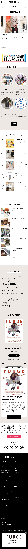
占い (9, 281)
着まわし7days (4, 480)
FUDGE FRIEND (9, 284)
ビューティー (18, 491)
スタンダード (4, 478)
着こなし (6, 306)
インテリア (18, 276)
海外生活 (17, 497)
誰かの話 (3, 518)
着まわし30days (14, 303)
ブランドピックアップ (6, 474)
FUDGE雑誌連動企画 (12, 298)
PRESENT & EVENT (6, 524)
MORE (14, 417)
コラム (3, 508)
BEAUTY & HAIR (5, 487)
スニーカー (4, 298)
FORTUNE (3, 522)
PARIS (16, 470)
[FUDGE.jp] (14, 2)
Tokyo (17, 288)
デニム (21, 303)
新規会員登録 (14, 436)
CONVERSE (4, 281)
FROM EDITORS (16, 530)
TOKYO (16, 468)
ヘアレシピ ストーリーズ (7, 493)
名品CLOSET (4, 466)
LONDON (17, 472)
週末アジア (4, 510)
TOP (2, 47)
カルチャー (4, 501)
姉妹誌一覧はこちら (13, 359)
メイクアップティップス (7, 495)
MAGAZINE (3, 530)
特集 (2, 464)
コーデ (5, 287)
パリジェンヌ (7, 290)
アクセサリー (4, 483)
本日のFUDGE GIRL (6, 278)
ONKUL (12, 288)
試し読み (14, 355)
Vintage (5, 302)
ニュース (3, 468)
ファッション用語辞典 (6, 476)
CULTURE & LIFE (5, 499)
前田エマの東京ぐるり (6, 516)
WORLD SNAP (17, 466)
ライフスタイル (5, 504)
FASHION (3, 462)
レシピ (16, 493)
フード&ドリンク (5, 506)
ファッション (18, 489)
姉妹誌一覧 (9, 530)
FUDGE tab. (17, 462)
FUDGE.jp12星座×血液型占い (11, 300)
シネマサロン (4, 514)
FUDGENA (4, 276)
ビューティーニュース (6, 491)
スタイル (10, 276)
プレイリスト (4, 512)
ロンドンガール (18, 278)
